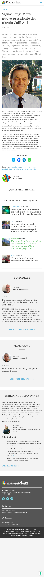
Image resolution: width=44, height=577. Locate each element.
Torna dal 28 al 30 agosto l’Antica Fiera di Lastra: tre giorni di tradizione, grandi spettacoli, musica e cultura (24, 227)
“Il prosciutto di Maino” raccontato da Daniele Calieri (24, 259)
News (4, 9)
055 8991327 (10, 510)
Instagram (12, 498)
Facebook (4, 498)
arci (22, 167)
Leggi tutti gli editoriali (21, 329)
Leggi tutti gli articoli (21, 379)
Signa (35, 169)
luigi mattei (20, 169)
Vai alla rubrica (9, 466)
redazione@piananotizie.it (17, 512)
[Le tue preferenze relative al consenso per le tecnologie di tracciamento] (40, 573)
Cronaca (13, 206)
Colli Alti (34, 167)
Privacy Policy (16, 535)
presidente (29, 169)
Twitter (8, 498)
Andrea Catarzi (14, 167)
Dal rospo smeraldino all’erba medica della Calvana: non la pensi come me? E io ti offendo (21, 302)
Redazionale (15, 238)
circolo (27, 167)
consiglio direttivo (8, 169)
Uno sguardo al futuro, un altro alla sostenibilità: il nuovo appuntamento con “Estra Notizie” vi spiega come (26, 245)
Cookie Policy (28, 535)
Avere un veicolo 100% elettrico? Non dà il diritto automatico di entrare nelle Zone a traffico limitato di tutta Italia (24, 444)
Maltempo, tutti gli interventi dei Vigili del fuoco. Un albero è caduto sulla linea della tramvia (26, 211)
